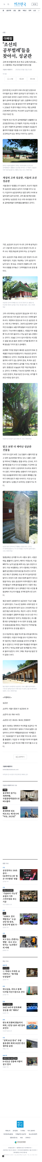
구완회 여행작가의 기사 (10, 785)
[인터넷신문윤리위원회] (20, 1142)
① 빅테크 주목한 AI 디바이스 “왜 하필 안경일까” (11, 972)
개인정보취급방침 (8, 1134)
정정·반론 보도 (14, 1137)
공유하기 (21, 757)
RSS (21, 1137)
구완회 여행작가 (7, 70)
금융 (19, 10)
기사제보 (22, 1131)
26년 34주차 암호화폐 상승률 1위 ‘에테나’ (12, 1007)
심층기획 (8, 10)
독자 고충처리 (31, 1131)
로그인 (34, 4)
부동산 (24, 10)
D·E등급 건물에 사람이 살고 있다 (12, 1061)
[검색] (8, 4)
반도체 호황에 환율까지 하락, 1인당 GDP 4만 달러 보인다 (14, 1025)
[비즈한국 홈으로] (20, 4)
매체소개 (7, 1131)
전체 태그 (27, 1137)
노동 (34, 10)
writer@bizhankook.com (10, 769)
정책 (30, 10)
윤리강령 (15, 1131)
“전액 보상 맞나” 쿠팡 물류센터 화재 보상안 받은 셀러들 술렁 (14, 1043)
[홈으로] (20, 1124)
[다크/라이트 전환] (4, 4)
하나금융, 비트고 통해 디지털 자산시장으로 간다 (14, 990)
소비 (39, 10)
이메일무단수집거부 (20, 1134)
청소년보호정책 (33, 1134)
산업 (14, 10)
